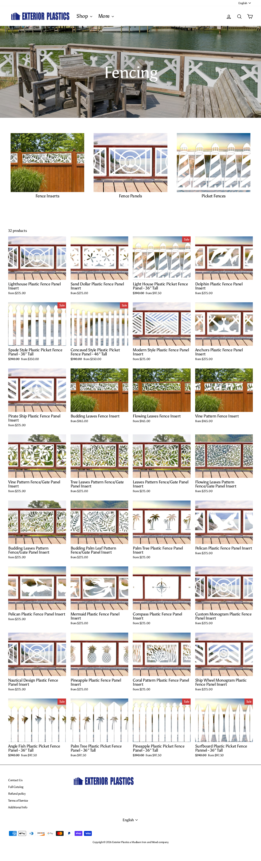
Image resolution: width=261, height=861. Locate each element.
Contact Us (15, 780)
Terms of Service (18, 800)
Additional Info (17, 807)
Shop (82, 16)
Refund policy (16, 793)
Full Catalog (15, 787)
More (104, 16)
